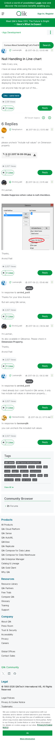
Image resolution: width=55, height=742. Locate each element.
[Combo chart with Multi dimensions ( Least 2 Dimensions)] (45, 117)
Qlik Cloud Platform (10, 529)
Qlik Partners (7, 588)
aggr (18, 480)
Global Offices (8, 651)
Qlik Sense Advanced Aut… (28, 462)
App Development (11, 32)
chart (25, 475)
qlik (45, 467)
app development (13, 475)
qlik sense (9, 462)
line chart (9, 480)
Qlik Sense (6, 533)
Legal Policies (8, 698)
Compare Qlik (7, 596)
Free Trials (6, 592)
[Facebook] (15, 673)
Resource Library (9, 584)
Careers (5, 643)
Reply (45, 108)
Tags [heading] (7, 456)
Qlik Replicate (7, 546)
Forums (14, 506)
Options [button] (50, 32)
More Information (27, 739)
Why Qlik (5, 572)
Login (38, 2)
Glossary (5, 601)
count (32, 475)
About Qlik (6, 621)
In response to (16, 292)
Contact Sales (8, 655)
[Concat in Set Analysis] (49, 117)
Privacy (5, 638)
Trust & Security (9, 630)
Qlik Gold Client (8, 567)
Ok (27, 733)
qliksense (22, 467)
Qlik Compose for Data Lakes (15, 550)
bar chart (26, 480)
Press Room (7, 626)
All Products (7, 524)
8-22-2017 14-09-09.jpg (18, 154)
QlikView (5, 542)
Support (5, 609)
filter (40, 475)
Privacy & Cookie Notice (13, 702)
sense (31, 467)
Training (5, 605)
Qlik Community (10, 667)
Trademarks (7, 706)
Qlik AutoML (7, 537)
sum (34, 480)
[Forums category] (5, 506)
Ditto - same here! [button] (11, 95)
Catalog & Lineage (10, 563)
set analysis (10, 467)
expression (35, 471)
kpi (46, 475)
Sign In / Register (46, 14)
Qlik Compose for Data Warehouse (18, 554)
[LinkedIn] (9, 673)
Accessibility (7, 634)
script (7, 471)
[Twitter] (3, 673)
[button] (52, 50)
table (39, 467)
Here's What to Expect (29, 24)
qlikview (24, 471)
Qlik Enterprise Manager (12, 559)
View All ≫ (9, 487)
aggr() (15, 471)
